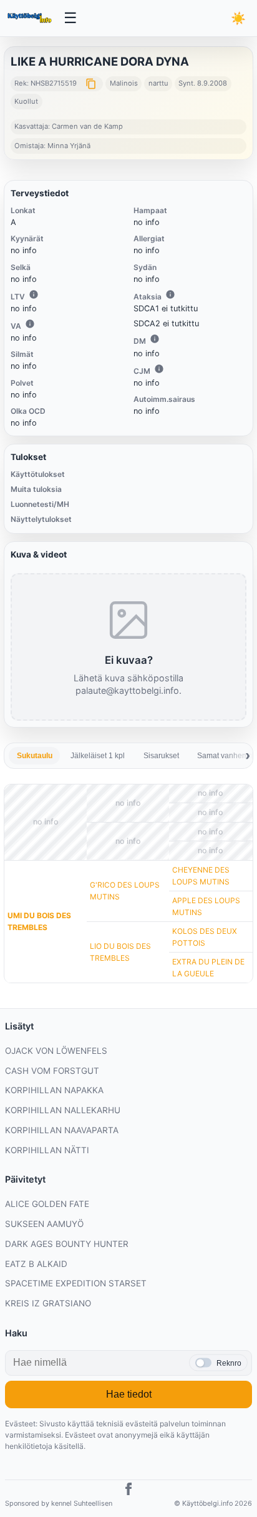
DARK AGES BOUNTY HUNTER (66, 1244)
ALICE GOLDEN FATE (47, 1204)
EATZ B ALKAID (36, 1264)
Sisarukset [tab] (161, 755)
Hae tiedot (129, 1394)
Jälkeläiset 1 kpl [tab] (97, 755)
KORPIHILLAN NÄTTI (47, 1150)
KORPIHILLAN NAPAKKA (54, 1090)
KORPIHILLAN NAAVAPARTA (62, 1130)
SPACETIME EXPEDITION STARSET (76, 1283)
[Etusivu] (30, 18)
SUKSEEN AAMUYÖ (44, 1224)
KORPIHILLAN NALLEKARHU (62, 1110)
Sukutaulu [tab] (34, 755)
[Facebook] (128, 1491)
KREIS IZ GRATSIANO (48, 1303)
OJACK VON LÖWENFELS (56, 1051)
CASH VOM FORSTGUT (52, 1071)
